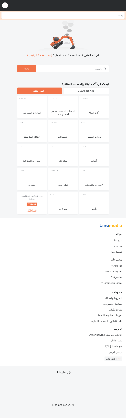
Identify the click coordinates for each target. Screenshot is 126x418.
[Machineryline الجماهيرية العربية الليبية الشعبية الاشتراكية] (103, 5)
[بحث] (4, 15)
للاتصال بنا (116, 251)
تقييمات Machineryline (110, 315)
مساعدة (118, 246)
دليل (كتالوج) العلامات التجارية (106, 321)
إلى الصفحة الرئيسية (39, 55)
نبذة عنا (118, 240)
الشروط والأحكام (113, 298)
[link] (32, 203)
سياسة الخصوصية (112, 303)
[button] (5, 5)
